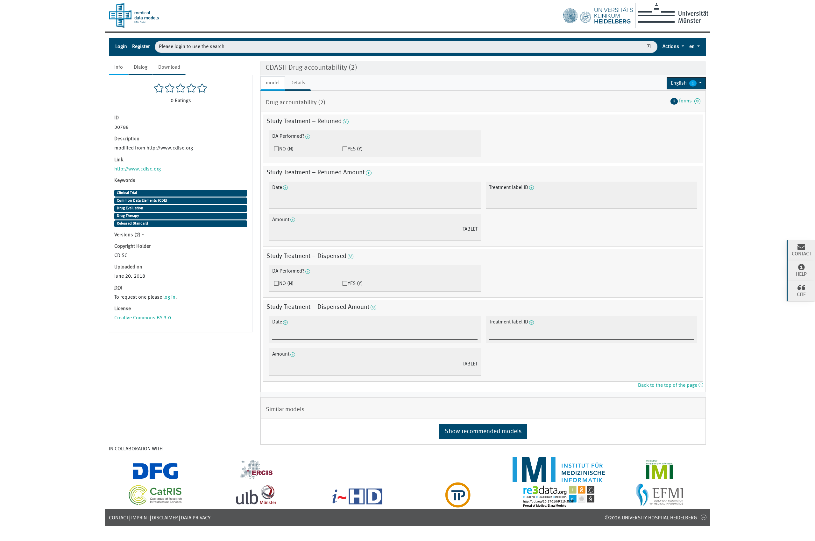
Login (121, 46)
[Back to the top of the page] (703, 517)
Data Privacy (195, 518)
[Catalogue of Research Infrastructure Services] (155, 503)
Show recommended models (483, 431)
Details (297, 83)
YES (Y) (355, 149)
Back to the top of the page (668, 385)
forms (683, 101)
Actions (671, 46)
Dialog (140, 67)
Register (141, 46)
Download (169, 67)
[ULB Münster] (256, 503)
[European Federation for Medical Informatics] (659, 503)
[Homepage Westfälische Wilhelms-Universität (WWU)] (672, 13)
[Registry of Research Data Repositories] (559, 503)
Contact (118, 518)
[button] (686, 83)
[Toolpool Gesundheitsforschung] (458, 503)
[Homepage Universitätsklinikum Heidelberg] (598, 14)
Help (801, 274)
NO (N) (286, 149)
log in (169, 297)
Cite (801, 294)
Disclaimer (165, 518)
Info (118, 67)
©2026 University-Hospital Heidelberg (651, 518)
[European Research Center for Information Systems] (256, 478)
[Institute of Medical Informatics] (659, 478)
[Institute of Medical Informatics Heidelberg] (559, 478)
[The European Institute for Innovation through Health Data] (357, 503)
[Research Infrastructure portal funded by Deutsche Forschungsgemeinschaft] (155, 478)
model (273, 83)
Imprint (140, 518)
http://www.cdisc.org (137, 169)
